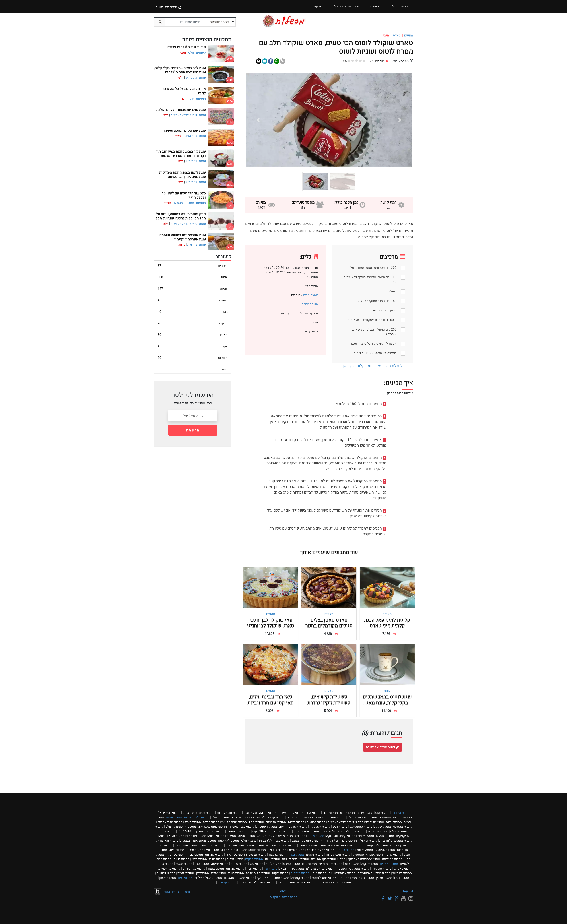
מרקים (193, 323)
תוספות (201, 98)
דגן (202, 873)
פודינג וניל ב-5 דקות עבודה (186, 47)
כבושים (166, 873)
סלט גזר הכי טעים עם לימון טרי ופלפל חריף (183, 195)
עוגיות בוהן (186, 845)
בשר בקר (176, 854)
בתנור (216, 868)
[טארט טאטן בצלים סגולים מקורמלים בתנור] (328, 587)
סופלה (220, 817)
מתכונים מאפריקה (395, 817)
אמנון (326, 882)
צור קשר (407, 890)
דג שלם (306, 882)
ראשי (404, 6)
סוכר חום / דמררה (341, 840)
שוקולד (374, 822)
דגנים (182, 859)
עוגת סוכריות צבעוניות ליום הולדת (181, 109)
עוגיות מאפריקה (343, 845)
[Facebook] (382, 899)
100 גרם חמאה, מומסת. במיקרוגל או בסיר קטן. (370, 279)
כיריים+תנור (168, 868)
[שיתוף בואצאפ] (276, 61)
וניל (212, 850)
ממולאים (392, 859)
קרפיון (286, 882)
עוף (193, 346)
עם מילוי (276, 822)
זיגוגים (314, 854)
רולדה (211, 822)
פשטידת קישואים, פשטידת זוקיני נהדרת (328, 699)
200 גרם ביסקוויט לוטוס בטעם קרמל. (373, 267)
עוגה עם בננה (306, 831)
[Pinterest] (395, 899)
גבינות (239, 864)
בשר (351, 864)
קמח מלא (401, 845)
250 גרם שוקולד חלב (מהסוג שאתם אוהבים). (373, 331)
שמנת (382, 826)
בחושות (192, 244)
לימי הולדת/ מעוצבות (184, 115)
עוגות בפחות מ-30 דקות (271, 831)
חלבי (191, 52)
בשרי (217, 859)
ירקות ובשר (330, 864)
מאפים (408, 35)
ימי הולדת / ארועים (260, 812)
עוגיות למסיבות (241, 836)
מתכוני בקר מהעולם (328, 859)
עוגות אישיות (241, 826)
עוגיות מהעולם (312, 845)
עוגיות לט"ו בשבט (307, 840)
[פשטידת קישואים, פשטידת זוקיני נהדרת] (328, 664)
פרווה (365, 812)
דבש (339, 826)
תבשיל (257, 854)
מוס (382, 812)
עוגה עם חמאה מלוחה (375, 836)
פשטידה (381, 868)
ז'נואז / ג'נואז (234, 822)
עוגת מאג (191, 77)
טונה (343, 882)
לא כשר (278, 854)
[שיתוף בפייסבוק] (270, 61)
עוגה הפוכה (190, 136)
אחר (313, 812)
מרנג (347, 812)
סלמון (167, 878)
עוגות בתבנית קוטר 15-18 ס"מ (201, 831)
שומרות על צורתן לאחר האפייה (281, 836)
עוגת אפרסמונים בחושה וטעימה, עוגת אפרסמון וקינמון (182, 237)
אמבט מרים (310, 295)
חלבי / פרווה (228, 812)
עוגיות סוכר (211, 845)
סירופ (195, 850)
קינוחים (201, 52)
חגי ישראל (169, 812)
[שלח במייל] (264, 61)
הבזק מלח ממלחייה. (383, 310)
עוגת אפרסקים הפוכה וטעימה (184, 130)
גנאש (296, 850)
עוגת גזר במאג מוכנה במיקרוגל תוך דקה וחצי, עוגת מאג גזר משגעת (181, 153)
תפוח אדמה (258, 873)
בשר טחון (236, 854)
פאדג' (192, 822)
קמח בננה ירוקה (340, 836)
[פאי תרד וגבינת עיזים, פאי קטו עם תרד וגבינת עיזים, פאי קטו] (270, 664)
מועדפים (373, 6)
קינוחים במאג (299, 817)
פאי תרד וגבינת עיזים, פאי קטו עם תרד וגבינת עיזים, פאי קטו (271, 702)
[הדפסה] (258, 61)
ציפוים (193, 300)
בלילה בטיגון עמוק (198, 812)
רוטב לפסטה (324, 878)
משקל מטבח (310, 304)
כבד (196, 854)
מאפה (183, 864)
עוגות (387, 690)
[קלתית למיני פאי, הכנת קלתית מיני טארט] (387, 587)
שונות (257, 850)
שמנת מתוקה (234, 850)
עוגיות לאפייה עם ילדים (244, 845)
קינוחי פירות (291, 812)
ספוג (256, 822)
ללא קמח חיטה (293, 826)
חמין (254, 868)
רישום (159, 7)
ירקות (190, 98)
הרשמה (192, 430)
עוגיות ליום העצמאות (198, 840)
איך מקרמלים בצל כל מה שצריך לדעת (183, 91)
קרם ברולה (242, 817)
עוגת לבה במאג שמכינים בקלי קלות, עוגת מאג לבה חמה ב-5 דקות (180, 70)
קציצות (214, 854)
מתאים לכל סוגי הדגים (257, 882)
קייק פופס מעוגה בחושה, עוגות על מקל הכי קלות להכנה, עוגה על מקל (181, 216)
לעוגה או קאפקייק (368, 854)
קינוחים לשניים (270, 817)
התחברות (171, 7)
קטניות (300, 878)
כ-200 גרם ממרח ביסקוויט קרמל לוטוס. (371, 320)
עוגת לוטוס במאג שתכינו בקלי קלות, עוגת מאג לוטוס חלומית (387, 702)
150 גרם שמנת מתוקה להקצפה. (376, 301)
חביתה (220, 864)
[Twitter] (389, 899)
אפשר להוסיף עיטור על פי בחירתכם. (373, 343)
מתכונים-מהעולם (354, 868)
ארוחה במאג (291, 868)
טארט (396, 35)
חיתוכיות (266, 826)
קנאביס (226, 882)
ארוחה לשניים (295, 859)
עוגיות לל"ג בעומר (273, 840)
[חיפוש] (159, 22)
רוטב (366, 878)
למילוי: (392, 291)
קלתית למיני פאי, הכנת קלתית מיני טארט (387, 623)
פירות (296, 822)
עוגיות (193, 288)
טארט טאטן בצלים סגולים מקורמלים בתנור (329, 623)
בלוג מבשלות (197, 817)
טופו (272, 859)
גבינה (394, 822)
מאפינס (402, 826)
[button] (399, 120)
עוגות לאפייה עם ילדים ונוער (343, 831)
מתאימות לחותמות (395, 840)
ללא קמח (319, 826)
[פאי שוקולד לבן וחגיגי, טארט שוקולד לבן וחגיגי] (270, 587)
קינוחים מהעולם (362, 817)
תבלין (384, 878)
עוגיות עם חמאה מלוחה (375, 850)
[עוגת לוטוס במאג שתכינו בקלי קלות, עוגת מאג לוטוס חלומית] (387, 664)
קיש (309, 864)
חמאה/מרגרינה (320, 850)
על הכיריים (194, 868)
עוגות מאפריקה (212, 826)
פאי (256, 864)
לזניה (273, 864)
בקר (193, 311)
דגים (193, 369)
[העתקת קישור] (282, 61)
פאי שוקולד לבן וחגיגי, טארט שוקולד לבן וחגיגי (270, 623)
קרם (394, 854)
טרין (201, 864)
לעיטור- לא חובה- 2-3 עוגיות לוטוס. (374, 353)
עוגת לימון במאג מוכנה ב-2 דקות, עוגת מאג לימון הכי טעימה (182, 174)
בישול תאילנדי (208, 878)
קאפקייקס (360, 826)
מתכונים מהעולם (183, 203)
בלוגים (391, 6)
